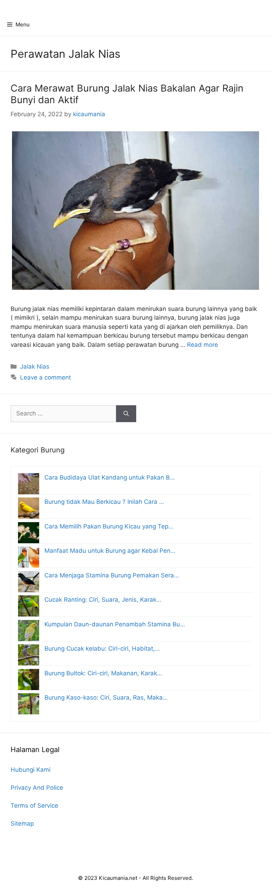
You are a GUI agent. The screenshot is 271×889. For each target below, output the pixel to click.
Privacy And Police (37, 787)
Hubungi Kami (30, 769)
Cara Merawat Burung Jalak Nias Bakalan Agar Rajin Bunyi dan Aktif (127, 93)
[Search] (126, 413)
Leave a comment (45, 377)
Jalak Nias (34, 366)
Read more (202, 344)
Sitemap (22, 823)
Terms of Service (34, 805)
